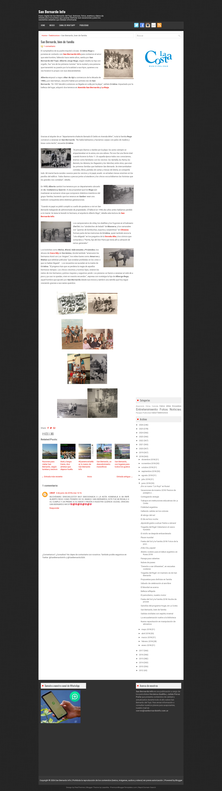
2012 (141, 670)
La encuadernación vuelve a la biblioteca (158, 617)
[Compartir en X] (49, 433)
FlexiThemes (80, 787)
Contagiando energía (150, 497)
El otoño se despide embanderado (156, 533)
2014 (141, 662)
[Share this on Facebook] (48, 428)
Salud (154, 413)
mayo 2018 (146, 629)
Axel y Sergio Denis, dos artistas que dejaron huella (66, 465)
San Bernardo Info (52, 11)
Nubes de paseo (148, 562)
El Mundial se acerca (150, 587)
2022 (141, 440)
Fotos (164, 409)
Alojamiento (140, 406)
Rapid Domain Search (147, 787)
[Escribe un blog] (46, 433)
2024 (141, 433)
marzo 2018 (147, 637)
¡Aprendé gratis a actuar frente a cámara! (158, 523)
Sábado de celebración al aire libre (156, 583)
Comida (155, 406)
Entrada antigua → (125, 476)
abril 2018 (146, 633)
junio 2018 (146, 483)
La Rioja (105, 87)
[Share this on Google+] (55, 428)
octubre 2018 (147, 467)
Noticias (175, 409)
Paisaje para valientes (150, 558)
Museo (52, 25)
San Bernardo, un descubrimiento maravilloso (104, 464)
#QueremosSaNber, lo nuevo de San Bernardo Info (86, 465)
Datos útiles (165, 406)
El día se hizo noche (149, 519)
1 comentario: (50, 46)
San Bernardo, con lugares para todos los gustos (122, 464)
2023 (141, 436)
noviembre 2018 (148, 463)
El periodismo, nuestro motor (153, 595)
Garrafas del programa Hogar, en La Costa (159, 606)
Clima (148, 406)
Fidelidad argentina (149, 507)
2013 (141, 666)
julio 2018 (146, 479)
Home (43, 25)
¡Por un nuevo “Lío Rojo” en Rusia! (155, 486)
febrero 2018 (147, 641)
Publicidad (84, 25)
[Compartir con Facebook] (52, 433)
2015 (141, 658)
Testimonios (54, 35)
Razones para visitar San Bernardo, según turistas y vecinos (49, 465)
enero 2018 (146, 645)
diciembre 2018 (148, 459)
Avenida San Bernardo (88, 87)
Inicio (89, 476)
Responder (54, 508)
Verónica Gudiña (158, 694)
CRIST (52, 493)
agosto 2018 (147, 475)
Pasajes (139, 413)
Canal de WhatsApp (67, 25)
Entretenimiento (147, 409)
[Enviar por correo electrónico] (43, 433)
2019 (141, 452)
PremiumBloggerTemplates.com (123, 787)
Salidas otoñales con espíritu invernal (157, 613)
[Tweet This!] (51, 428)
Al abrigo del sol (148, 515)
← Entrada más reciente (52, 476)
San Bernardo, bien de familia (57, 41)
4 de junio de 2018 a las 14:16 (69, 493)
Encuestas (176, 406)
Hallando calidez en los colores (154, 511)
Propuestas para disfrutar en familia (156, 579)
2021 (141, 444)
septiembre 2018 (149, 471)
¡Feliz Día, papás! (148, 548)
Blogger (178, 780)
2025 (141, 429)
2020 (141, 448)
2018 (141, 456)
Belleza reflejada (148, 591)
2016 (141, 655)
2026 (141, 425)
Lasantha (105, 787)
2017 (141, 650)
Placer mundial (147, 537)
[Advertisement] (87, 110)
